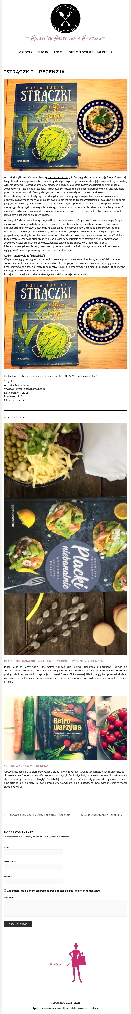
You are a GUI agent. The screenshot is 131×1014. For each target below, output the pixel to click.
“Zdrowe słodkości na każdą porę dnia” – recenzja (39, 815)
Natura (58, 52)
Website (8, 876)
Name (7, 847)
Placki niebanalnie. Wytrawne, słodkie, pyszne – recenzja (53, 661)
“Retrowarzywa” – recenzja (28, 766)
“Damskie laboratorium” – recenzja (101, 815)
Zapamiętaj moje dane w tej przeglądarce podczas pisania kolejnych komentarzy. (53, 890)
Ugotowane (25, 52)
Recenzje (43, 52)
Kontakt (102, 52)
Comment (9, 897)
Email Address (12, 862)
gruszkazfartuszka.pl (58, 177)
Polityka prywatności (81, 52)
